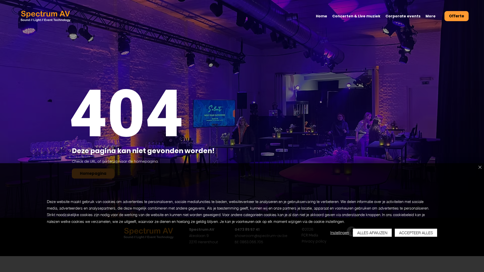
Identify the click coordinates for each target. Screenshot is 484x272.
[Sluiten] (480, 167)
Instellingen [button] (339, 232)
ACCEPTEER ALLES (416, 232)
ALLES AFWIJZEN (372, 232)
